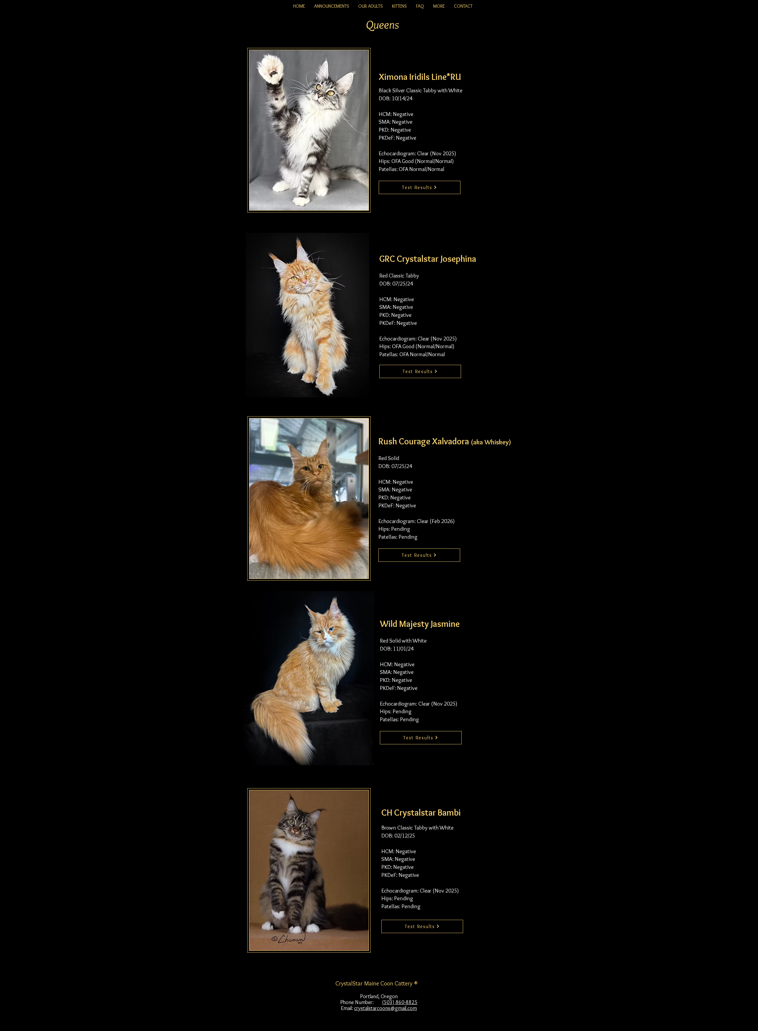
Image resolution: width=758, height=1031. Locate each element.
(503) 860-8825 (399, 1002)
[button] (370, 6)
